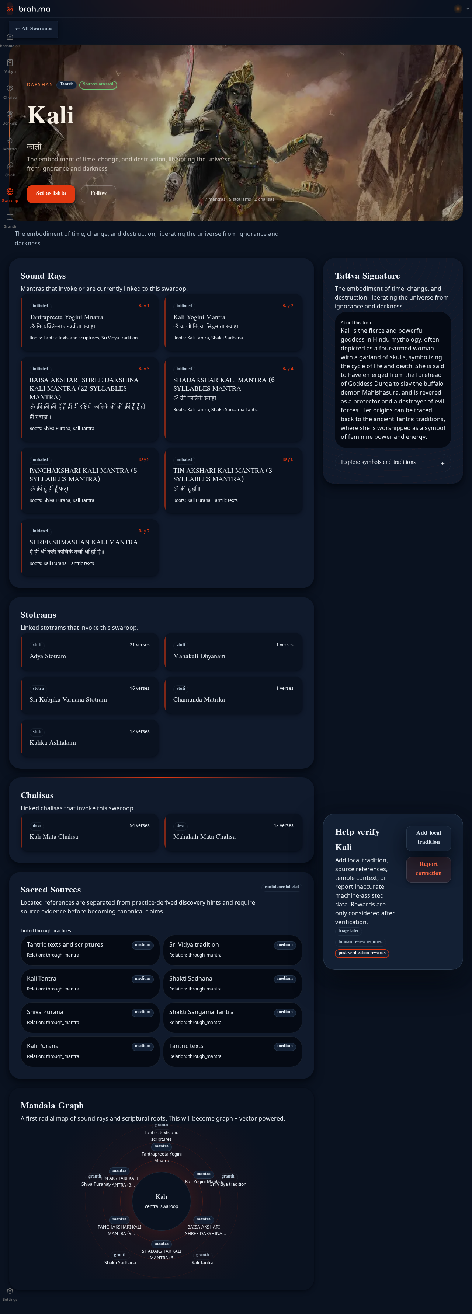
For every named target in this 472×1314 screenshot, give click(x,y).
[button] (90, 322)
